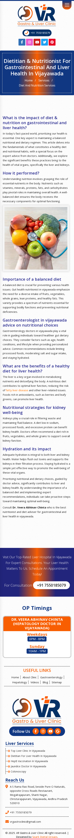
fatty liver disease (17, 390)
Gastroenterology (51, 677)
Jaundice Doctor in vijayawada (28, 766)
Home (29, 80)
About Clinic (30, 677)
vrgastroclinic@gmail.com (25, 821)
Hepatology (19, 682)
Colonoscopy (18, 771)
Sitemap (57, 682)
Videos (35, 682)
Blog (45, 682)
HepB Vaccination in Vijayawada (29, 761)
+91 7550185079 (40, 32)
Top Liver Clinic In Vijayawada (28, 750)
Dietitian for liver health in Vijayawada (33, 756)
